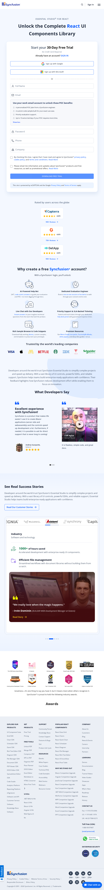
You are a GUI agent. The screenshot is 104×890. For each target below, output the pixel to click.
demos (31, 334)
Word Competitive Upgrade (65, 807)
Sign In (91, 4)
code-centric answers (22, 294)
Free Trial (27, 732)
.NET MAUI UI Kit (30, 799)
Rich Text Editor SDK (14, 751)
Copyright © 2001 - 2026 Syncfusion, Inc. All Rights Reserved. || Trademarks (34, 886)
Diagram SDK (11, 755)
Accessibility (43, 777)
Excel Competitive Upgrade (64, 811)
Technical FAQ (44, 770)
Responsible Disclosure (15, 882)
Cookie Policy (24, 879)
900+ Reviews (51, 222)
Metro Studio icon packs (68, 334)
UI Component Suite (14, 732)
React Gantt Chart (61, 740)
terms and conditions (38, 159)
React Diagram (60, 747)
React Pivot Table (61, 762)
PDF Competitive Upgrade (64, 803)
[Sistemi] (52, 521)
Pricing (26, 736)
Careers (85, 744)
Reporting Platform (13, 789)
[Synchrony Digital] (72, 521)
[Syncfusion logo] (17, 873)
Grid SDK (10, 736)
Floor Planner (28, 765)
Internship (85, 748)
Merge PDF (28, 750)
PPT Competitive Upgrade (64, 815)
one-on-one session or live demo (74, 294)
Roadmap (85, 793)
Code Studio (11, 781)
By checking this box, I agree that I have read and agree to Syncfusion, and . (50, 158)
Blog (83, 737)
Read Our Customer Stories (20, 507)
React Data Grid (60, 732)
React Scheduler (61, 743)
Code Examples (44, 774)
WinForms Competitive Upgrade (66, 796)
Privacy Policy (56, 185)
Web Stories (43, 781)
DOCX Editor (28, 769)
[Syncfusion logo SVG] (11, 4)
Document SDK (12, 762)
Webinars (42, 785)
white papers (64, 337)
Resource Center (45, 789)
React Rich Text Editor (62, 755)
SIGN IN (64, 55)
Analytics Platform (13, 785)
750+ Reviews (51, 240)
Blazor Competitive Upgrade (65, 773)
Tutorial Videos (87, 774)
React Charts (59, 736)
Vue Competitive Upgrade (64, 788)
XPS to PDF (28, 758)
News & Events (87, 740)
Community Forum (45, 729)
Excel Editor (28, 773)
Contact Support (44, 737)
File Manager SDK (13, 759)
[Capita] (93, 521)
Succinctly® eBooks (85, 334)
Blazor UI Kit (28, 806)
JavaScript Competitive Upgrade (66, 781)
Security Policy (55, 879)
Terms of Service (70, 185)
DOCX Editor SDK (13, 770)
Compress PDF (29, 754)
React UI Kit (28, 802)
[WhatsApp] (91, 837)
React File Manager (62, 751)
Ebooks (41, 758)
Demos (84, 762)
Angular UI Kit (29, 810)
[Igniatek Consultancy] (12, 521)
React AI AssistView (62, 759)
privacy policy (80, 157)
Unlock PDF (28, 746)
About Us (85, 729)
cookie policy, (19, 159)
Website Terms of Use (39, 879)
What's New (86, 789)
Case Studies (43, 766)
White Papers (43, 762)
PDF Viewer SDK (12, 766)
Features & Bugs (44, 740)
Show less (16, 122)
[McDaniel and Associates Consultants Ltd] (32, 521)
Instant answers (19, 314)
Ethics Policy (30, 882)
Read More (53, 159)
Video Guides (86, 777)
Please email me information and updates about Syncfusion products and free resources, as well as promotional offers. (48, 167)
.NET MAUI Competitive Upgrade (66, 792)
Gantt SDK (10, 747)
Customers (86, 733)
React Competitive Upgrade (65, 784)
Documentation (87, 766)
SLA (40, 744)
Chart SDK (10, 740)
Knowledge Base (44, 733)
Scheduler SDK (12, 743)
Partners (85, 752)
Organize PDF (29, 762)
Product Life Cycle (45, 748)
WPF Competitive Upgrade (64, 800)
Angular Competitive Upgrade (65, 777)
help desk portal (63, 317)
